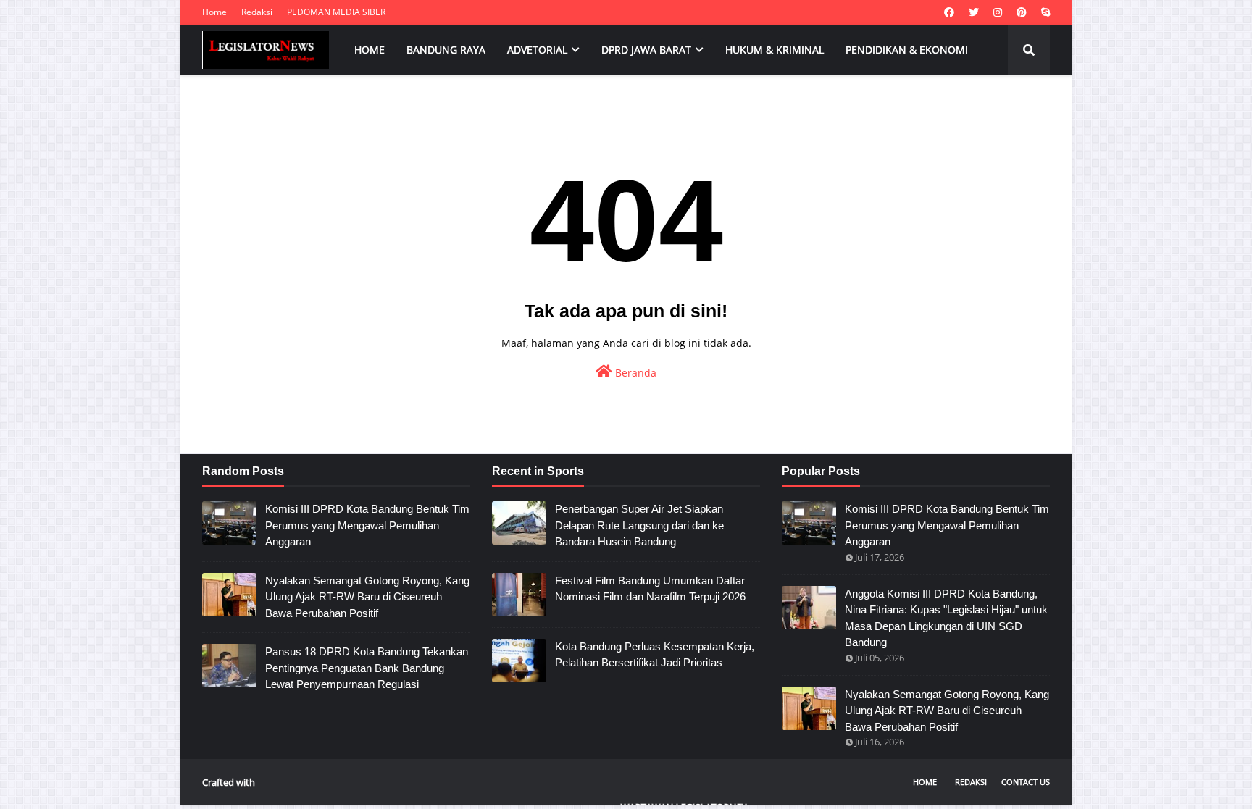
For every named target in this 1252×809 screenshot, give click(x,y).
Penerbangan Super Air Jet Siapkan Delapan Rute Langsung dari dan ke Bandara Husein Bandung (639, 525)
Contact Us (1025, 781)
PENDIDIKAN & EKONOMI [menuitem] (907, 49)
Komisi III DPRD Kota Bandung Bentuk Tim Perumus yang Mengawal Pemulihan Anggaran (367, 525)
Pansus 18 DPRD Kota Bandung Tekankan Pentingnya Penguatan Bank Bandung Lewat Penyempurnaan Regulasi (366, 667)
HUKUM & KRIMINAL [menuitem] (774, 49)
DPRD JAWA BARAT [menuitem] (646, 49)
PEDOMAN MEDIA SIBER (336, 12)
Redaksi (256, 12)
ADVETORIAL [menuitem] (537, 49)
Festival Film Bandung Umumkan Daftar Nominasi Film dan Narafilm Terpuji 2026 (650, 588)
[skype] (1044, 12)
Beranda (634, 373)
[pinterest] (1021, 12)
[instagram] (998, 12)
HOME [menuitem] (369, 49)
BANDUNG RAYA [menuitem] (445, 49)
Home (214, 12)
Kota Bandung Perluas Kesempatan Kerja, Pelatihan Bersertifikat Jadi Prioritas (654, 654)
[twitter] (973, 12)
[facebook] (949, 12)
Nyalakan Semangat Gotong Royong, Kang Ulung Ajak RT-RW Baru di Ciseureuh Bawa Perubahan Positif (367, 596)
